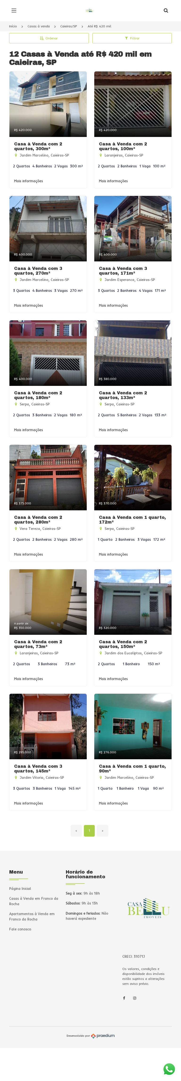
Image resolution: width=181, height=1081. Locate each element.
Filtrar (135, 38)
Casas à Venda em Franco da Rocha (33, 901)
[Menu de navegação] (15, 11)
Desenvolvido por (79, 1035)
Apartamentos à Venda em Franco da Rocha (32, 916)
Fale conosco (20, 929)
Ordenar (51, 38)
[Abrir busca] (166, 10)
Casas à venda (39, 26)
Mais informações (28, 181)
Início (13, 26)
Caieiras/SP (68, 26)
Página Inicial (20, 888)
